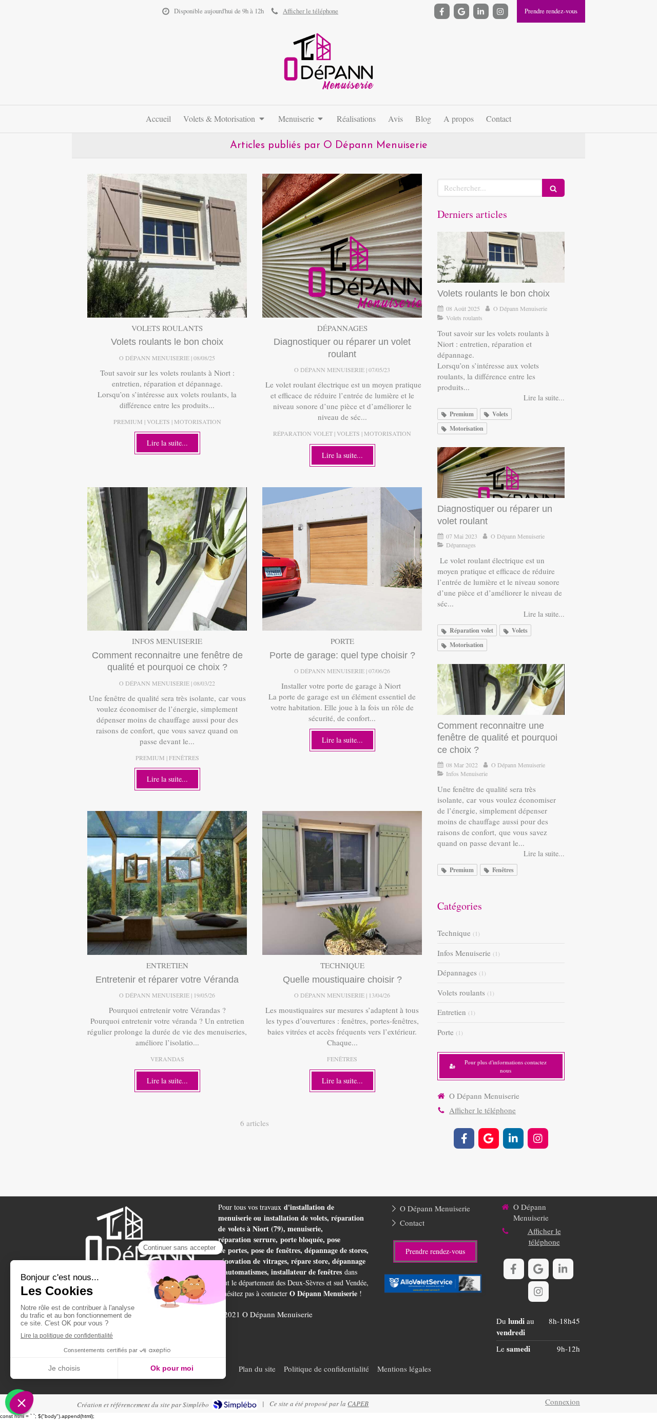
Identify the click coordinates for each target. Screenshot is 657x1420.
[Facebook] (442, 11)
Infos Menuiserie (464, 953)
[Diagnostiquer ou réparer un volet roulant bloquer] (342, 246)
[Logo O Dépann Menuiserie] (328, 92)
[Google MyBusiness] (461, 11)
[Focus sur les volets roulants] (167, 246)
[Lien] (435, 1285)
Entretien (451, 1012)
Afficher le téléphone (310, 11)
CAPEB (358, 1403)
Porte (445, 1032)
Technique (454, 933)
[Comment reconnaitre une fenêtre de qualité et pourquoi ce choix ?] (167, 559)
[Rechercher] (553, 188)
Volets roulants (461, 992)
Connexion (562, 1401)
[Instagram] (500, 11)
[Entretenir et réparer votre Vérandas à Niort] (167, 883)
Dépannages (457, 972)
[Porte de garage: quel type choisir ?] (342, 559)
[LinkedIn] (481, 11)
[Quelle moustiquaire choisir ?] (342, 883)
